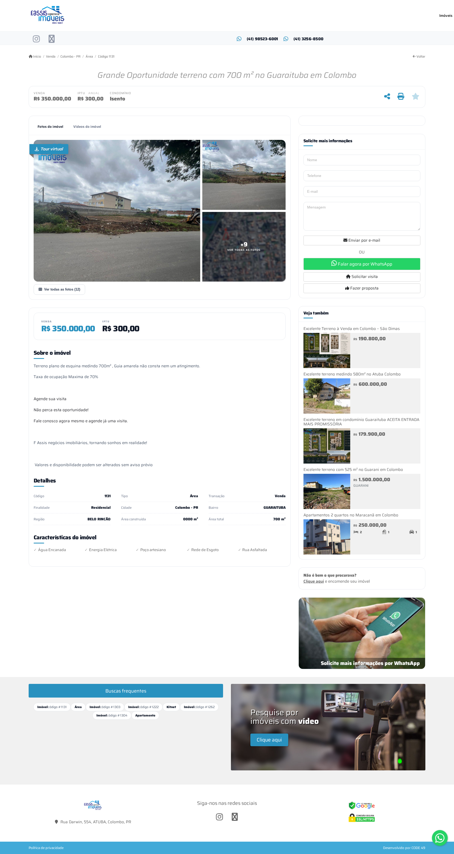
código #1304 (111, 715)
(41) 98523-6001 (262, 39)
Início (36, 56)
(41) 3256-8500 (308, 39)
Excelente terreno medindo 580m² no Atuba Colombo (352, 374)
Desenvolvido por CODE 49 (404, 848)
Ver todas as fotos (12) (62, 289)
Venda (50, 56)
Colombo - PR (70, 56)
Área (89, 56)
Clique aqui (313, 581)
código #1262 (199, 706)
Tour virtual (52, 149)
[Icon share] (36, 39)
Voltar (420, 56)
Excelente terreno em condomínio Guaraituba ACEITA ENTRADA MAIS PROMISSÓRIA (361, 421)
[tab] (50, 127)
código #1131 (52, 706)
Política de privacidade (46, 848)
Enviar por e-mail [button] (363, 240)
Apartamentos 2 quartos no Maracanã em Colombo (350, 515)
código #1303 (105, 706)
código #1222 (143, 706)
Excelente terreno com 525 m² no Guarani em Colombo (353, 469)
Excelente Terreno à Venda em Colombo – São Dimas (351, 329)
